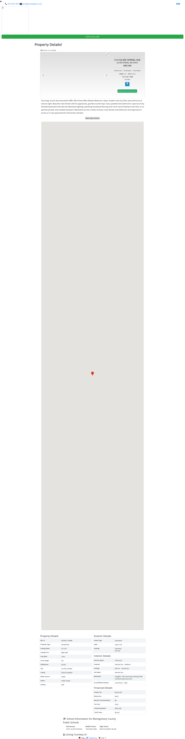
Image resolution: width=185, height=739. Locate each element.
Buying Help (126, 20)
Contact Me (177, 20)
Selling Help (137, 20)
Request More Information (127, 91)
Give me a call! (93, 37)
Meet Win (115, 20)
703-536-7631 (13, 4)
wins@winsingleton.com (32, 4)
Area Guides (151, 20)
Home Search (103, 20)
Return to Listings (49, 50)
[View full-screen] (107, 54)
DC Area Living (165, 20)
